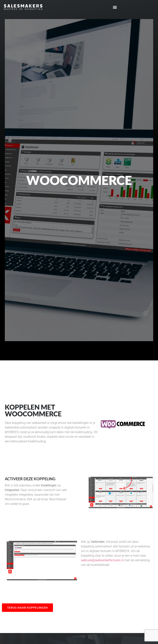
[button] (115, 7)
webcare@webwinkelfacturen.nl (102, 560)
